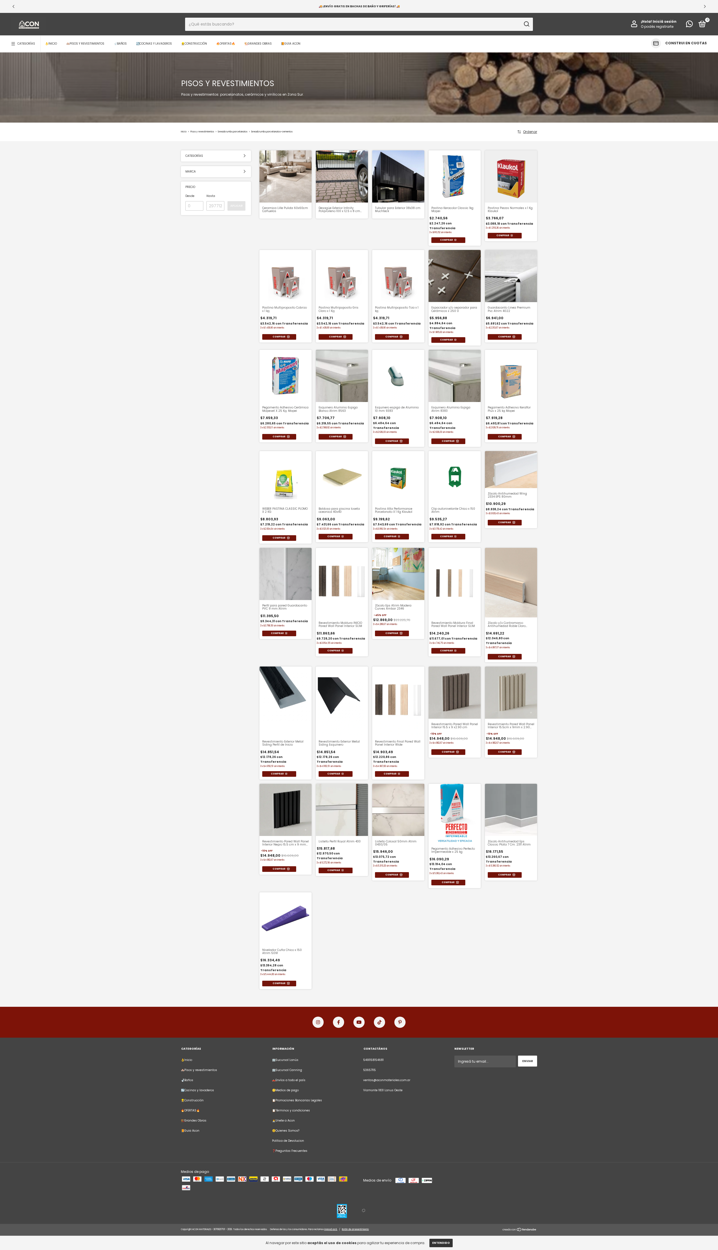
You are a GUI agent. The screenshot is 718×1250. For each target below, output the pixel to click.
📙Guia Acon (290, 44)
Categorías (26, 44)
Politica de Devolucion (288, 1141)
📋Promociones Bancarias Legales (297, 1100)
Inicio (184, 131)
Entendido (441, 1243)
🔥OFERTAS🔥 (225, 44)
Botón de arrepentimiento (355, 1229)
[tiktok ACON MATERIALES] (379, 1022)
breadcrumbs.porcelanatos (232, 131)
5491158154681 (373, 1060)
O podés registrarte (657, 26)
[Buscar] (526, 24)
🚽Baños (120, 44)
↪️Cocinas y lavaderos (154, 44)
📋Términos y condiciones (291, 1110)
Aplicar (236, 206)
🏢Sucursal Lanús (285, 1060)
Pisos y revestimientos (202, 131)
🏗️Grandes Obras (258, 44)
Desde (189, 196)
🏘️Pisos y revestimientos (85, 44)
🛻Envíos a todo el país (288, 1080)
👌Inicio (51, 44)
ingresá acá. (330, 1229)
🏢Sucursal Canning (287, 1070)
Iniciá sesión (664, 21)
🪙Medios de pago (285, 1090)
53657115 (369, 1070)
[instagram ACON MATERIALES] (318, 1022)
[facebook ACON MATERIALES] (338, 1022)
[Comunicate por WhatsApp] (689, 25)
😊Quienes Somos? (285, 1131)
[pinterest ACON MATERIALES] (400, 1022)
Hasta (210, 196)
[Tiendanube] (519, 1230)
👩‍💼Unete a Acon (283, 1120)
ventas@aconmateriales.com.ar (386, 1080)
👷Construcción (194, 44)
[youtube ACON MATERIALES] (359, 1022)
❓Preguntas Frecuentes (289, 1151)
